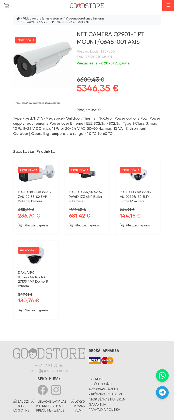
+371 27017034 (49, 365)
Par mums (96, 379)
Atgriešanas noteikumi (107, 399)
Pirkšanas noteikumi (105, 394)
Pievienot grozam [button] (36, 225)
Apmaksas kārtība (103, 389)
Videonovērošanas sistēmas (43, 18)
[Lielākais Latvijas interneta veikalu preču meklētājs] (50, 405)
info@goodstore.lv (49, 370)
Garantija (97, 404)
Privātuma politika (104, 409)
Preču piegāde (101, 384)
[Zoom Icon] (42, 59)
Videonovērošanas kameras (85, 18)
